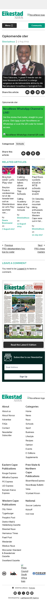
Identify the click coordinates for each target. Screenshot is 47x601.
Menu (6, 25)
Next (40, 245)
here (17, 120)
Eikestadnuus (8, 41)
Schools (20, 144)
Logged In (22, 268)
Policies (32, 588)
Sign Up (23, 376)
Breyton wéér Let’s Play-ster (8, 180)
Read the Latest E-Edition (23, 344)
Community (36, 25)
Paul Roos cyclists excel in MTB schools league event (37, 185)
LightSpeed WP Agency (29, 598)
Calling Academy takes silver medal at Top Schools (22, 185)
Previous (9, 245)
